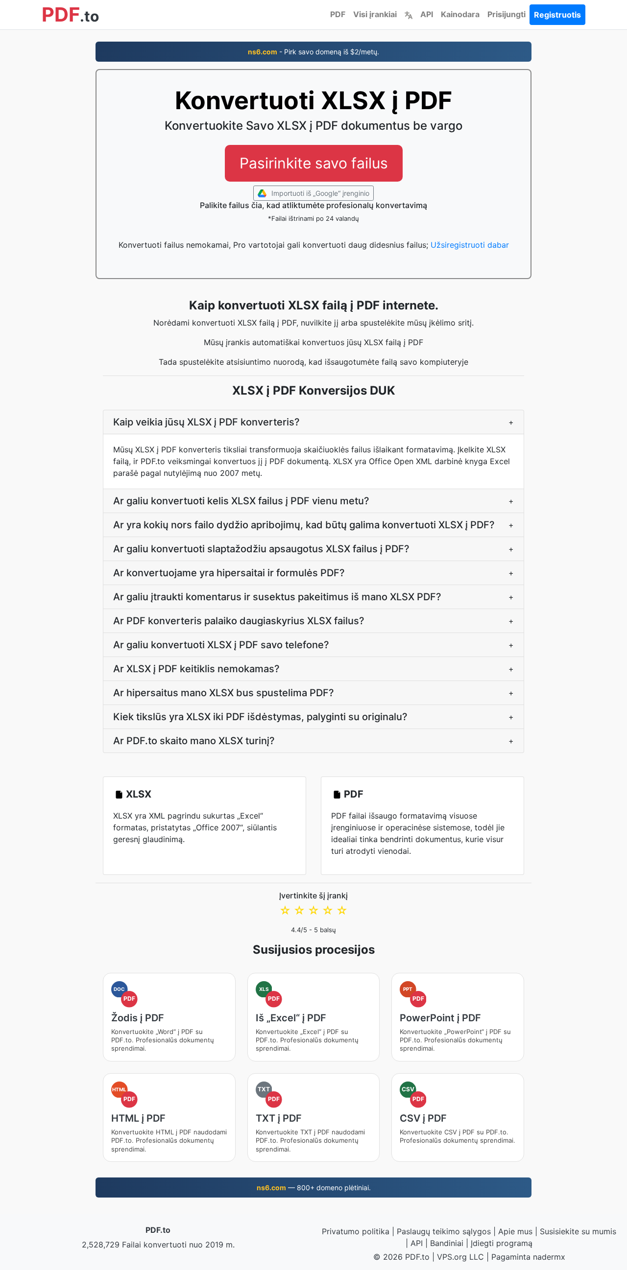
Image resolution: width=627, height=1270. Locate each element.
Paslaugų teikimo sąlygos (444, 1231)
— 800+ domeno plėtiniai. (314, 1187)
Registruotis (557, 15)
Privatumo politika (355, 1231)
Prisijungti (506, 14)
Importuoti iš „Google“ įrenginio (319, 193)
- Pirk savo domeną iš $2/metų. (313, 51)
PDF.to (157, 1230)
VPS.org (452, 1257)
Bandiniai (446, 1243)
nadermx (549, 1257)
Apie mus (515, 1231)
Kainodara (460, 14)
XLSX (138, 794)
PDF (337, 14)
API (426, 14)
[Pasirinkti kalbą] (408, 14)
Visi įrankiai (375, 14)
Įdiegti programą (501, 1243)
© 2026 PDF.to (401, 1257)
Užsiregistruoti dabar (470, 245)
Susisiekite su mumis (578, 1231)
